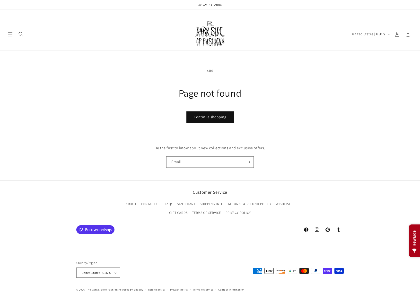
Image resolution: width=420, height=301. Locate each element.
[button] (10, 34)
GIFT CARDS (178, 212)
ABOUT (131, 204)
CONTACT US (150, 204)
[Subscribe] (248, 162)
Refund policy (156, 289)
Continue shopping (210, 117)
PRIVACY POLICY (238, 212)
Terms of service (203, 289)
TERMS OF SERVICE (206, 212)
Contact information (231, 289)
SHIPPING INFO (212, 204)
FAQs (168, 204)
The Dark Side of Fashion (102, 290)
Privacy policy (179, 289)
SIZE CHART (186, 204)
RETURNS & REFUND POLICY (249, 204)
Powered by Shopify (130, 290)
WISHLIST (283, 204)
